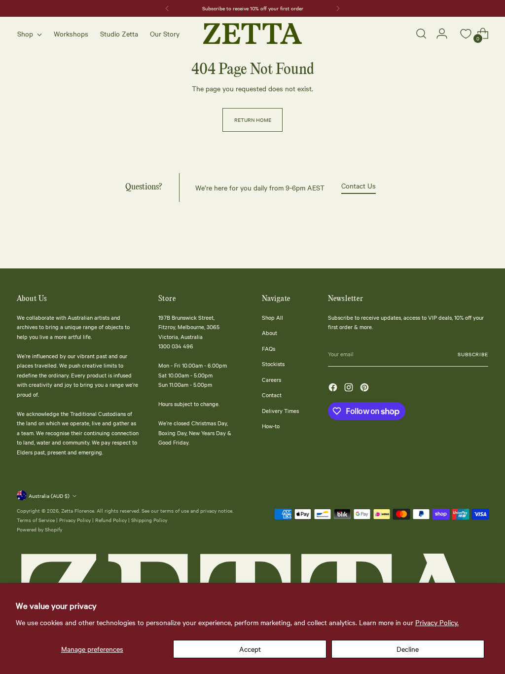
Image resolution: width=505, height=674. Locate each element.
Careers (271, 379)
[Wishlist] (462, 34)
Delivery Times (280, 410)
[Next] (338, 8)
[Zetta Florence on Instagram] (350, 388)
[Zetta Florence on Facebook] (334, 388)
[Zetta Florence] (252, 33)
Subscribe (473, 354)
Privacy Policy (75, 520)
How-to (271, 426)
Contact (272, 395)
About (269, 333)
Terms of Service (36, 520)
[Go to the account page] (442, 33)
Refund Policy (111, 520)
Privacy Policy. (437, 622)
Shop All (272, 317)
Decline (408, 649)
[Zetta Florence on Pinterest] (365, 388)
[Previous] (167, 8)
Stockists (273, 364)
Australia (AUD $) (49, 495)
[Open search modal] (421, 33)
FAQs (268, 348)
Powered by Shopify (39, 529)
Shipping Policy (149, 520)
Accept (250, 649)
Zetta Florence (77, 510)
